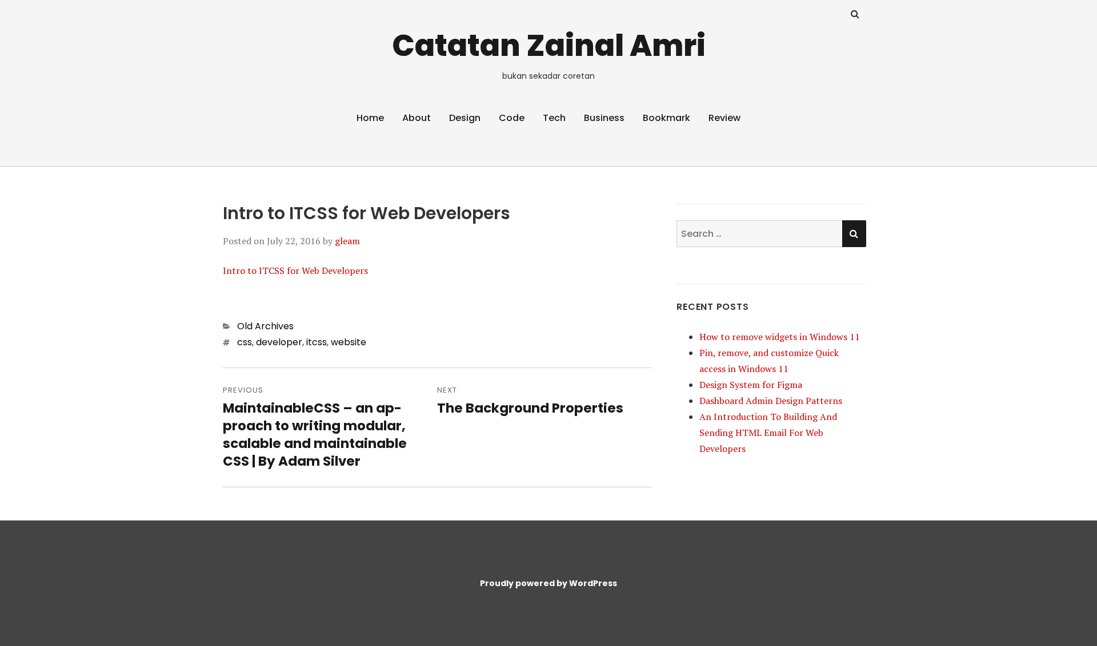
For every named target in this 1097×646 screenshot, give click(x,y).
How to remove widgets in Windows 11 (779, 336)
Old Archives (265, 326)
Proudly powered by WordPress (548, 583)
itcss (316, 342)
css (244, 342)
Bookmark (666, 117)
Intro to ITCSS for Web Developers (295, 270)
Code (512, 117)
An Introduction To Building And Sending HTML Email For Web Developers (768, 432)
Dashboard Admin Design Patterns (770, 400)
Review (724, 117)
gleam (347, 241)
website (348, 342)
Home (370, 117)
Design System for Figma (750, 384)
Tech (554, 117)
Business (604, 117)
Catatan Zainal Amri (549, 45)
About (416, 117)
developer (279, 342)
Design (465, 117)
